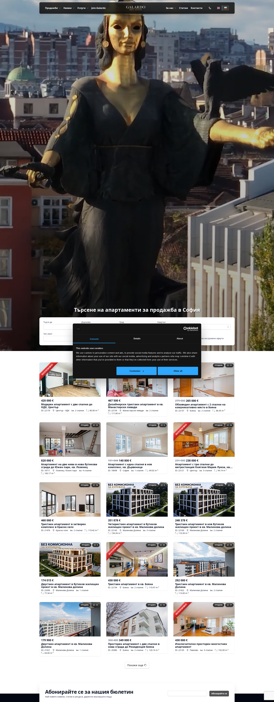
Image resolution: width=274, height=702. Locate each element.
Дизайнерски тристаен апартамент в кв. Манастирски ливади (135, 406)
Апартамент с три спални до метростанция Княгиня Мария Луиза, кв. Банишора (202, 466)
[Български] (225, 8)
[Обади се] (210, 8)
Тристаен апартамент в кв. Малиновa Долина (200, 585)
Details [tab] (137, 338)
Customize (135, 371)
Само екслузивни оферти (211, 338)
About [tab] (180, 338)
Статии (183, 8)
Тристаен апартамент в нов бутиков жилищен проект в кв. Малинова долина (203, 525)
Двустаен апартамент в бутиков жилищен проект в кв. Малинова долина (70, 585)
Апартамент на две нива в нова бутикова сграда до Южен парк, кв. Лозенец (69, 466)
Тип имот (47, 333)
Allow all (178, 371)
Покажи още (135, 665)
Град (121, 322)
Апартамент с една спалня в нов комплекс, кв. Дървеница (130, 466)
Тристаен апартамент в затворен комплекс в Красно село (63, 525)
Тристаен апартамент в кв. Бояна (130, 584)
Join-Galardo (98, 8)
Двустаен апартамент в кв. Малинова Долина (66, 645)
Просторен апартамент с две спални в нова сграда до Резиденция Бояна (134, 645)
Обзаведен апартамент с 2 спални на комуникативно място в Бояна (200, 406)
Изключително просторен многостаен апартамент (201, 645)
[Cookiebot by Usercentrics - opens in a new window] (185, 329)
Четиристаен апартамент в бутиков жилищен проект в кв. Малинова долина (136, 525)
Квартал (161, 322)
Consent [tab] (94, 339)
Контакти (197, 8)
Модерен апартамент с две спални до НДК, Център (66, 406)
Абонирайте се (219, 693)
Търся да (47, 322)
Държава (85, 322)
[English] (218, 8)
